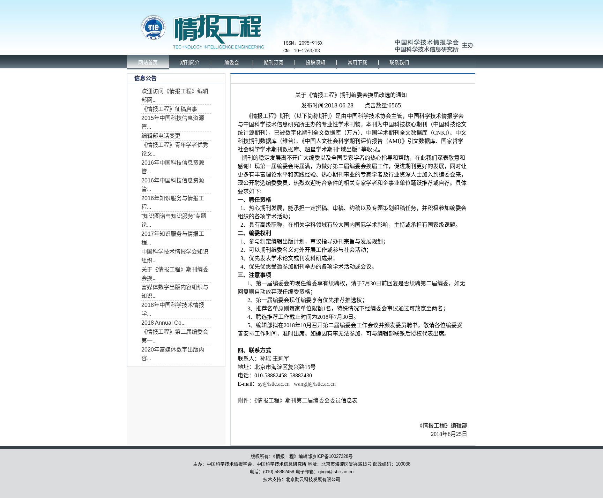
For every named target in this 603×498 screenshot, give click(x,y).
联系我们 (399, 62)
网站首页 (148, 62)
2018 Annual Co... (163, 323)
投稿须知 (315, 62)
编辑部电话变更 (160, 136)
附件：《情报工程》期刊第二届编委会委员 (289, 400)
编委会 (231, 62)
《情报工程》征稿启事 (169, 109)
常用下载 (357, 62)
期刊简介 (190, 62)
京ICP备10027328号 (332, 456)
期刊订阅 (273, 62)
